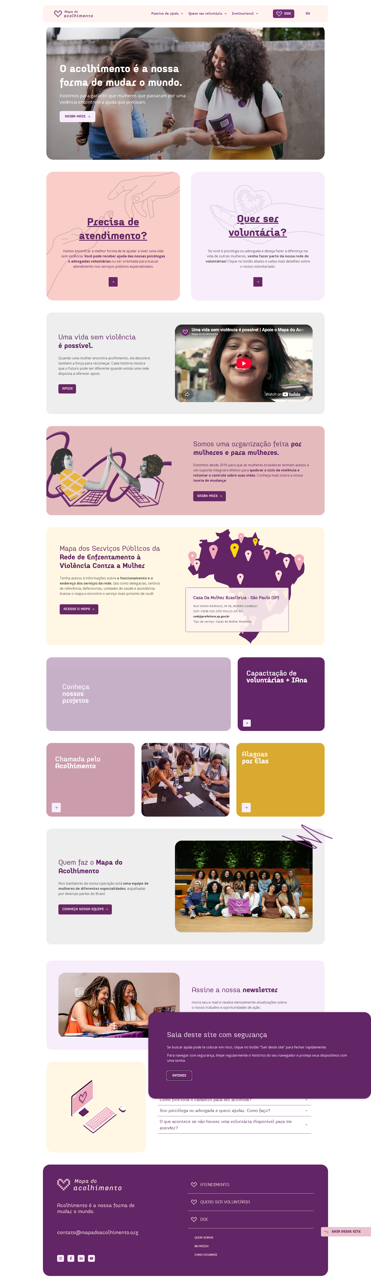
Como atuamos (206, 1254)
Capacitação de (276, 677)
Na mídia (201, 1246)
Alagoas (255, 758)
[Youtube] (91, 1258)
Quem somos (204, 1237)
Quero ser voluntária (205, 13)
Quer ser (258, 226)
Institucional (243, 13)
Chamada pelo (77, 763)
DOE (287, 13)
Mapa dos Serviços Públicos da (110, 557)
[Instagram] (60, 1258)
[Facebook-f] (70, 1258)
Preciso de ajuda (165, 13)
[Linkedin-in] (81, 1258)
